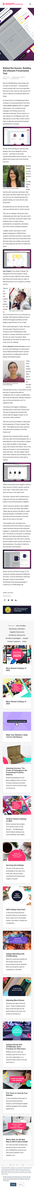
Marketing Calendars (17, 629)
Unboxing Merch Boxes (15, 1000)
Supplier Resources (17, 632)
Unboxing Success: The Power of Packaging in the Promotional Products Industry (16, 771)
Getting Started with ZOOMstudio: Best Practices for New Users (16, 1047)
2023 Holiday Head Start (15, 909)
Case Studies (16, 77)
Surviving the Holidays (15, 865)
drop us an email (20, 582)
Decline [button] (20, 1184)
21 (22, 1164)
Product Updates (13, 641)
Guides (25, 638)
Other (24, 641)
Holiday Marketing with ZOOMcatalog (15, 955)
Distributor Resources (17, 635)
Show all (11, 626)
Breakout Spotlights (13, 638)
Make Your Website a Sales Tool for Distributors (17, 736)
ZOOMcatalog (15, 78)
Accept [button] (13, 1184)
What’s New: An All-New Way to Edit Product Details (17, 1141)
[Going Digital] (17, 610)
